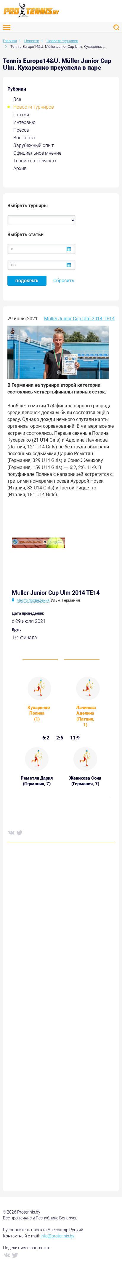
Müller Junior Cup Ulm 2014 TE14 (79, 318)
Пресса (21, 130)
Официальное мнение (37, 153)
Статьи (21, 114)
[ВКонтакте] (11, 832)
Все (17, 99)
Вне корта (24, 138)
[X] (19, 832)
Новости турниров (33, 107)
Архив (20, 168)
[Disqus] (61, 937)
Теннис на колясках (35, 161)
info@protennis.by (57, 1236)
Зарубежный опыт (33, 145)
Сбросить (63, 280)
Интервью (24, 122)
